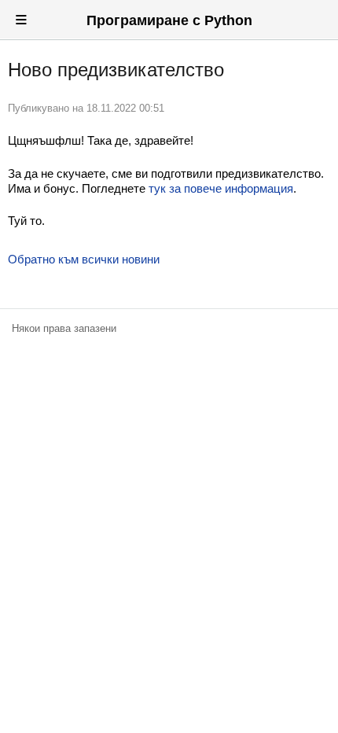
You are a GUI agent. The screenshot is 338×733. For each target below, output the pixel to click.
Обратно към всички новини (84, 259)
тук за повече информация (221, 188)
